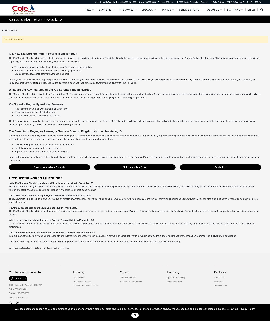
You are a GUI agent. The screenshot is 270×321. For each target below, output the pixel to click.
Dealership (220, 272)
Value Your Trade (174, 281)
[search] (261, 10)
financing (187, 79)
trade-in (38, 83)
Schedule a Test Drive (135, 167)
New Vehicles (79, 277)
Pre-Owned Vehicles (82, 281)
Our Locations (220, 285)
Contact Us (220, 167)
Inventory (79, 272)
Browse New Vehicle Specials (49, 167)
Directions (218, 281)
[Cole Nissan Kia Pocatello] (33, 9)
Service (124, 272)
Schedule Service (128, 277)
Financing (173, 272)
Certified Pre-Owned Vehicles (86, 285)
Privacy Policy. (247, 309)
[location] (177, 2)
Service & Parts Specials (131, 281)
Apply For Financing (176, 277)
